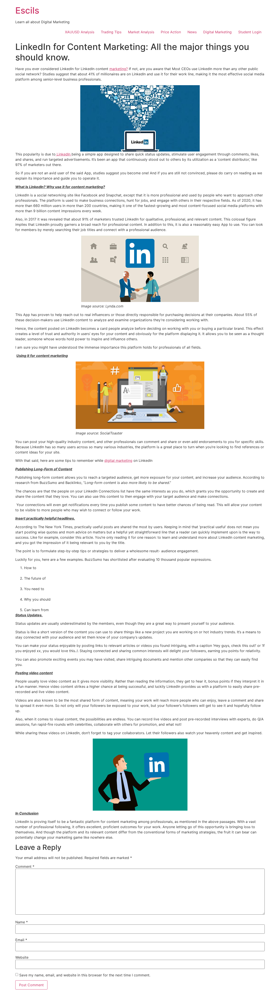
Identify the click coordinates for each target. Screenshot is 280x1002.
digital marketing (118, 460)
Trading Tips (111, 32)
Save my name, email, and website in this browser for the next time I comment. (84, 975)
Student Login (249, 32)
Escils (27, 10)
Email (21, 940)
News (192, 32)
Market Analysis (141, 32)
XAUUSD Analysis (79, 32)
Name (21, 922)
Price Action (171, 32)
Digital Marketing (217, 32)
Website (21, 957)
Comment (24, 866)
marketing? (118, 69)
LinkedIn (64, 154)
